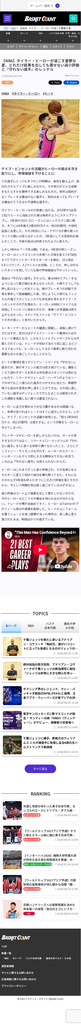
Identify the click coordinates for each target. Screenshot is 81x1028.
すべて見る (40, 769)
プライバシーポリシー (13, 985)
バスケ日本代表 (56, 33)
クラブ (70, 46)
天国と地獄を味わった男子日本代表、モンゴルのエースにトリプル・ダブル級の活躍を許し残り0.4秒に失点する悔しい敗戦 (50, 808)
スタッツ (57, 46)
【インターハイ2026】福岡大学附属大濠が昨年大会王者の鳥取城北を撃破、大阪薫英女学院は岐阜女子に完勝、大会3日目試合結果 (50, 857)
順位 (45, 46)
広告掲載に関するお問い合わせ (18, 979)
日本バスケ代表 (32, 815)
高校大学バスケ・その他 (58, 958)
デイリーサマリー (29, 46)
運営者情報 (7, 966)
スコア (10, 46)
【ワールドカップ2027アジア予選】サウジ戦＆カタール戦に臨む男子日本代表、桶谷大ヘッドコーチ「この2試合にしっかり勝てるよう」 (50, 833)
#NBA (5, 93)
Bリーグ (24, 33)
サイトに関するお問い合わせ (17, 972)
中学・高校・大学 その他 (72, 34)
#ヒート (48, 93)
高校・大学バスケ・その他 (37, 864)
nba (31, 626)
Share (73, 82)
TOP (4, 946)
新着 (8, 33)
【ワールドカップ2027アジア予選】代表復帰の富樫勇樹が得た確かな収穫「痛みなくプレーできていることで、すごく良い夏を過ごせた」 (50, 882)
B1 (29, 913)
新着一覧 (6, 953)
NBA (40, 33)
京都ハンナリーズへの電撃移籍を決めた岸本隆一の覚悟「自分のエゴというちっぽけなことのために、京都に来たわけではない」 (49, 907)
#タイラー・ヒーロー (26, 93)
